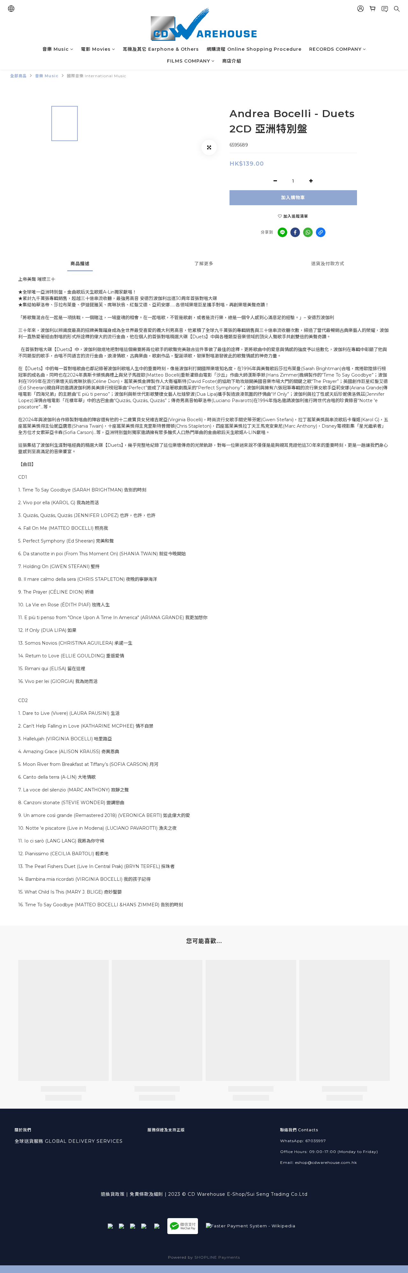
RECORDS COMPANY (335, 49)
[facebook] (295, 232)
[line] (282, 232)
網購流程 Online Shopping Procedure (254, 49)
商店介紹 (231, 61)
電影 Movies (96, 49)
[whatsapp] (308, 232)
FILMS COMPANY (188, 61)
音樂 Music (55, 49)
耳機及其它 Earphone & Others (161, 49)
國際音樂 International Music (96, 75)
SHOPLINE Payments (217, 1257)
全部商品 (18, 75)
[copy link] (320, 232)
